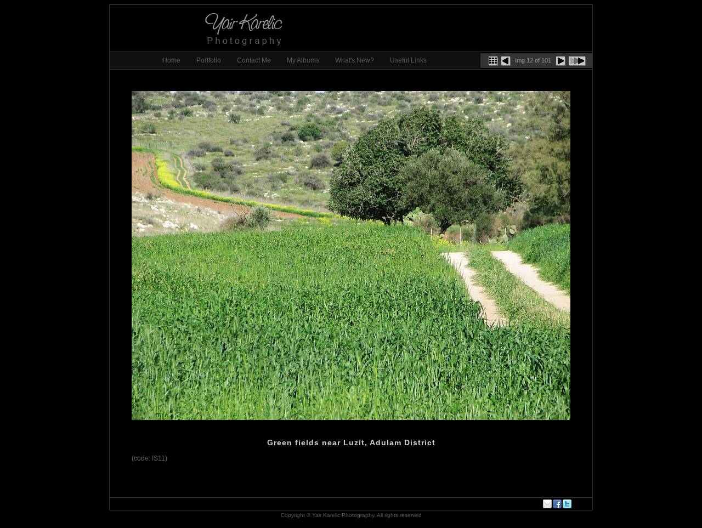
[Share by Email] (548, 503)
